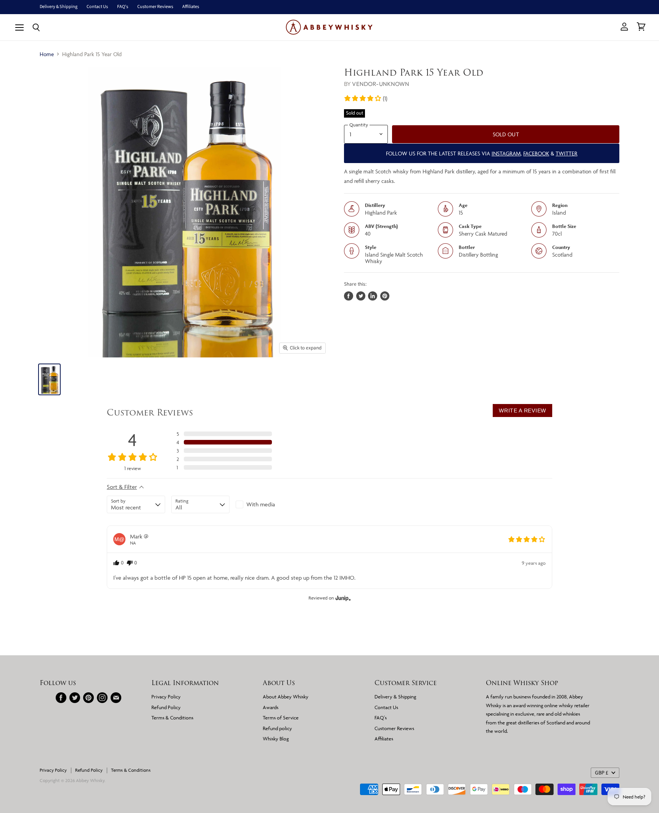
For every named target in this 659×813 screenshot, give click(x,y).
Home (47, 54)
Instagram (506, 153)
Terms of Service (281, 717)
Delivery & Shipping (58, 7)
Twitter (566, 153)
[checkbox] (265, 504)
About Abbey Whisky (286, 696)
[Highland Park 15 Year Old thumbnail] (49, 379)
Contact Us (97, 7)
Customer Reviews (155, 7)
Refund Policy (166, 707)
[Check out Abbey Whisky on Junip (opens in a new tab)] (342, 598)
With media (260, 504)
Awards (270, 707)
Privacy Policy (166, 696)
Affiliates (190, 7)
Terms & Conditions (172, 717)
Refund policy (277, 728)
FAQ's (122, 7)
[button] (365, 98)
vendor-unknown (380, 83)
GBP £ (601, 773)
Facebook (536, 153)
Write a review (522, 410)
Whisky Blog (276, 738)
